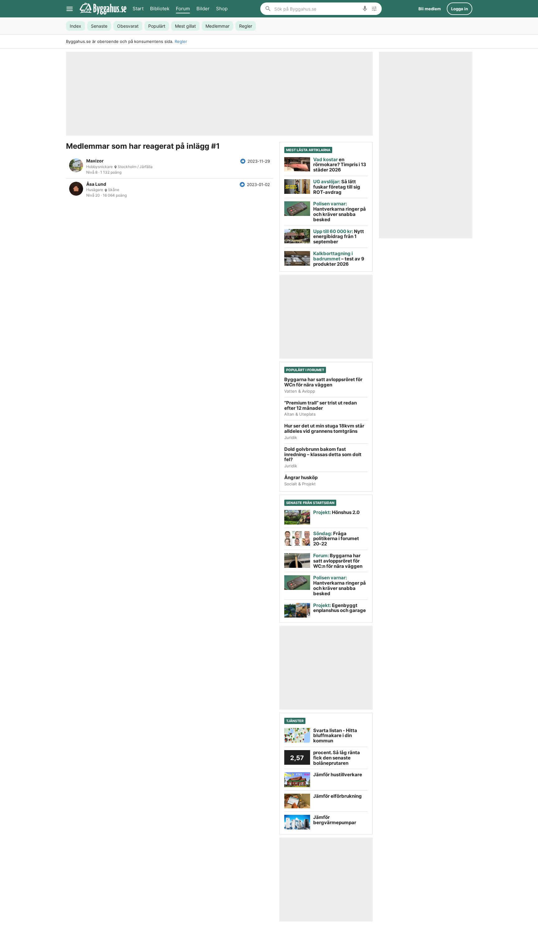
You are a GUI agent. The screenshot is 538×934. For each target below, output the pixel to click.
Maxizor (95, 160)
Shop (222, 9)
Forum (183, 9)
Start (138, 9)
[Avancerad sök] (374, 8)
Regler (181, 41)
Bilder (203, 9)
